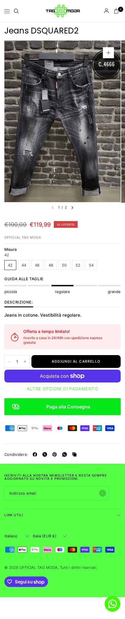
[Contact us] (112, 604)
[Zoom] (108, 52)
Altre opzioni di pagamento (62, 389)
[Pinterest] (55, 454)
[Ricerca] (16, 11)
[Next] (72, 208)
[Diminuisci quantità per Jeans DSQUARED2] (9, 361)
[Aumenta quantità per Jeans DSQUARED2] (25, 361)
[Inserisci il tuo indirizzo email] (102, 493)
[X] (45, 454)
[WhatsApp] (65, 454)
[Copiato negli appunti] (75, 454)
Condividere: (16, 454)
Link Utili (13, 515)
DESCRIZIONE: (18, 302)
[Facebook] (36, 454)
